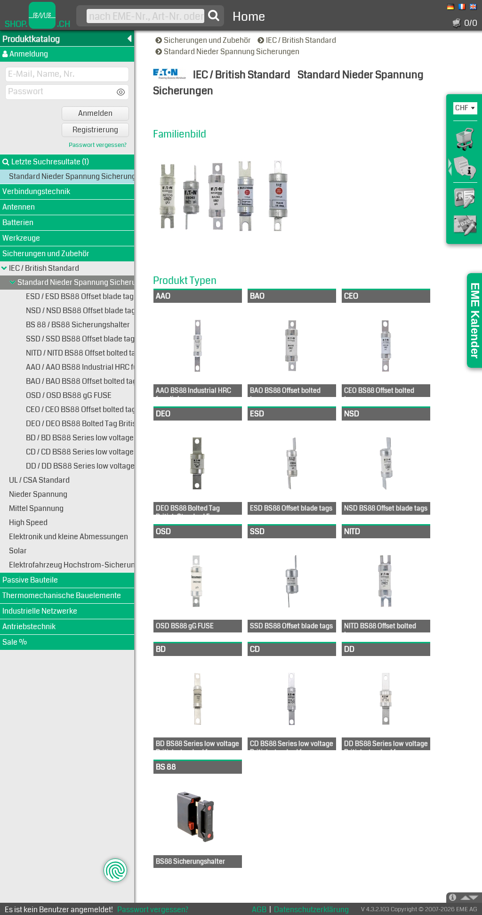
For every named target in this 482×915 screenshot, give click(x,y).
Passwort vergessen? (98, 145)
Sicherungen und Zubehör (208, 40)
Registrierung (95, 129)
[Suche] (213, 15)
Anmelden (95, 113)
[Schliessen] (12, 282)
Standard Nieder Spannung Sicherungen (232, 51)
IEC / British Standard (301, 40)
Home (249, 16)
